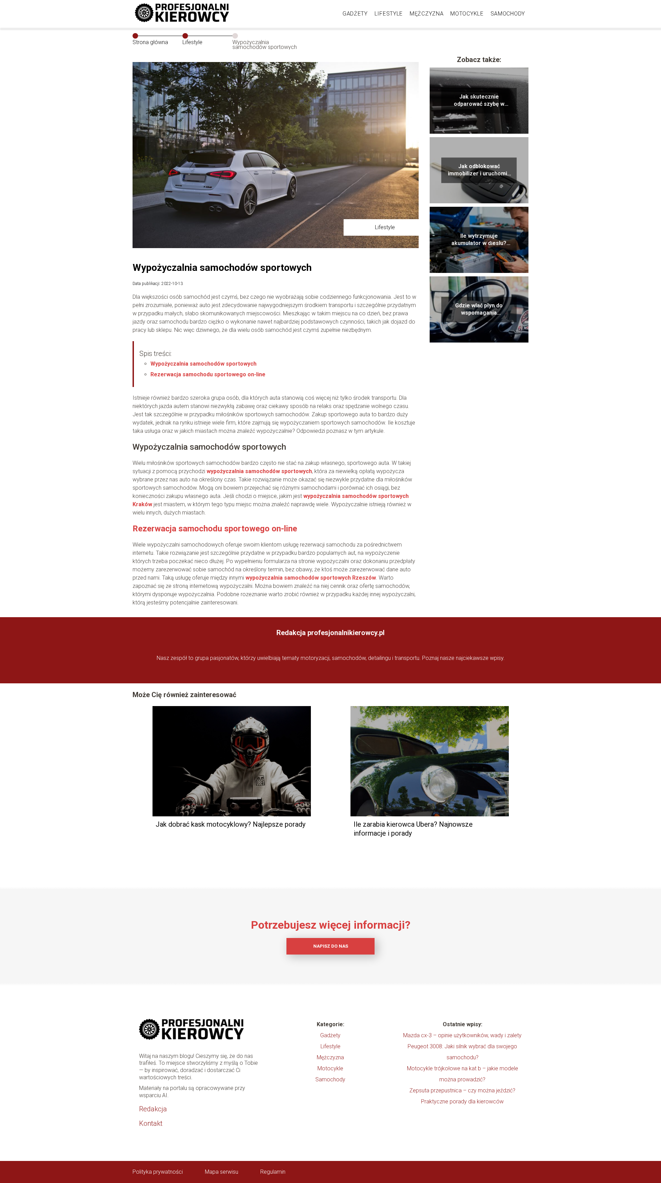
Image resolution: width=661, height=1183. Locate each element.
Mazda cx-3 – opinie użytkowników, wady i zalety (462, 1035)
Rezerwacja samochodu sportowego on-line (207, 374)
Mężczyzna (426, 13)
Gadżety (355, 13)
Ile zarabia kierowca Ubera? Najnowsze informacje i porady (413, 828)
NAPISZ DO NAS (330, 946)
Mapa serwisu (221, 1172)
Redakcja (153, 1109)
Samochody (508, 13)
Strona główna (150, 42)
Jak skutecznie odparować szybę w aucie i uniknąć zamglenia (479, 100)
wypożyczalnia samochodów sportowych (259, 471)
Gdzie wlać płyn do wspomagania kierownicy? (479, 309)
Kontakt (150, 1123)
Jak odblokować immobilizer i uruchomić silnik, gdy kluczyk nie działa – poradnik (479, 170)
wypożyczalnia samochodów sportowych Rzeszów (310, 577)
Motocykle (466, 13)
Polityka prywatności (158, 1172)
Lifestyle (389, 13)
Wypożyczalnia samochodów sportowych (203, 363)
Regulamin (272, 1172)
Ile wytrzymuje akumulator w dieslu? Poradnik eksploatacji (479, 240)
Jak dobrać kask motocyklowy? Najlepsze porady (230, 824)
